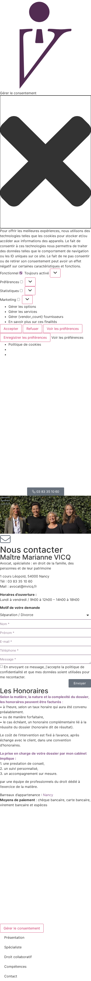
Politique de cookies (24, 344)
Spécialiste (13, 947)
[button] (45, 162)
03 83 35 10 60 (20, 581)
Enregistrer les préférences (25, 337)
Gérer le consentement (22, 928)
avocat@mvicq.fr (23, 586)
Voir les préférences (63, 329)
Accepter (11, 329)
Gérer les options (22, 306)
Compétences (15, 966)
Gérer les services (22, 311)
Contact (10, 976)
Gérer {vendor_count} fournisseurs (35, 317)
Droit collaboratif (18, 957)
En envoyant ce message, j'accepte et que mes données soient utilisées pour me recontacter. (45, 672)
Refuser (32, 329)
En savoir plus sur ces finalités (32, 322)
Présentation (14, 937)
